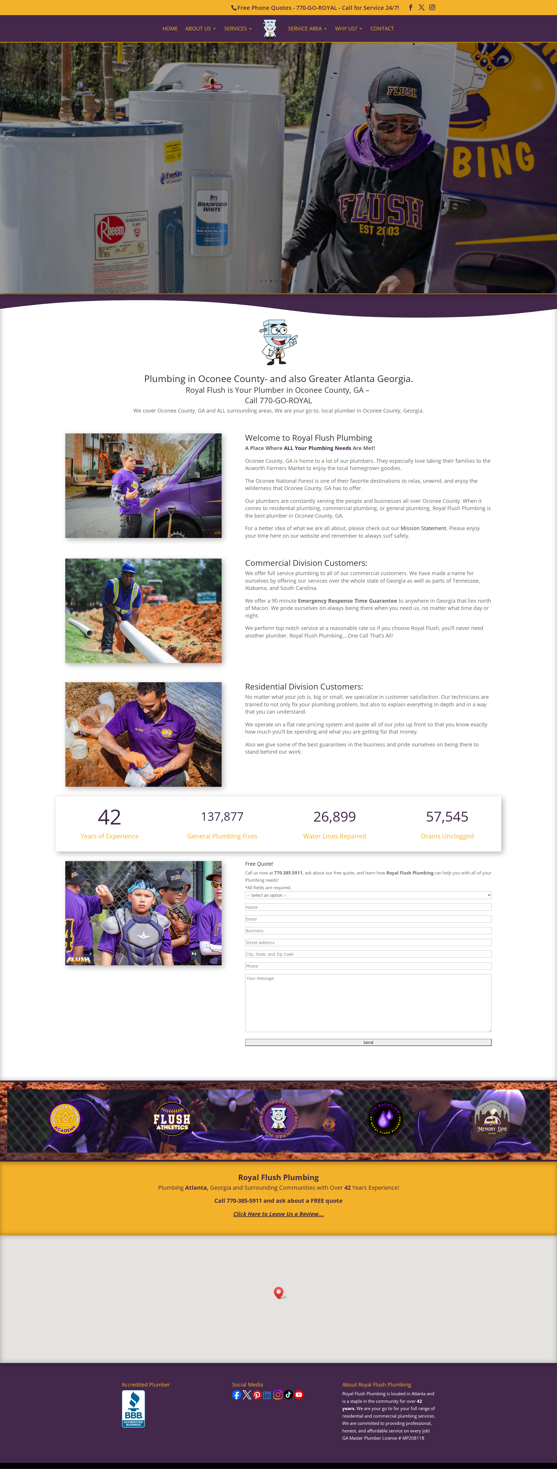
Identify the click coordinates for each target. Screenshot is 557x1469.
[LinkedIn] (267, 1397)
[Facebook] (236, 1397)
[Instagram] (278, 1397)
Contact (382, 29)
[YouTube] (298, 1397)
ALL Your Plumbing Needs (317, 447)
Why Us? (346, 29)
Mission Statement (423, 528)
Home (170, 29)
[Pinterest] (257, 1397)
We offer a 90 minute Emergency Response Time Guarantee (279, 163)
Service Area (305, 29)
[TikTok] (288, 1397)
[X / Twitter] (247, 1397)
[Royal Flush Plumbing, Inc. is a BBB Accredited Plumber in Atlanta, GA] (133, 1409)
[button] (280, 1293)
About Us (198, 29)
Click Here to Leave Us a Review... (278, 1214)
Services (235, 29)
